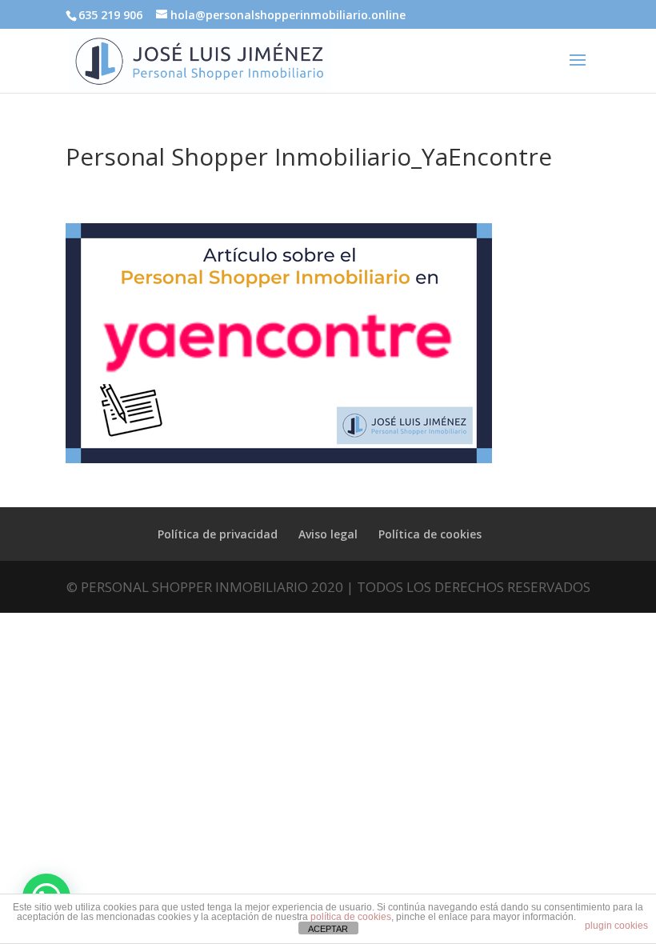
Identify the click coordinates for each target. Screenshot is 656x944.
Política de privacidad (218, 534)
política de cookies (350, 916)
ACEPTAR (328, 929)
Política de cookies (430, 534)
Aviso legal (328, 534)
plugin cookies (616, 925)
